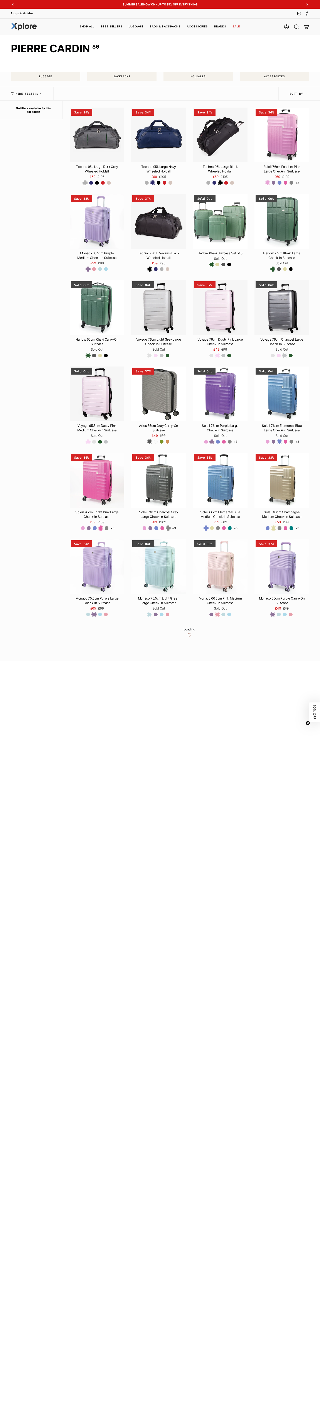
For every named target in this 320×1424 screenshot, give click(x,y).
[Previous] (13, 4)
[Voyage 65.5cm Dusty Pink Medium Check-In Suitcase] (97, 394)
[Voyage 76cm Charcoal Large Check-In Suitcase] (281, 307)
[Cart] (306, 26)
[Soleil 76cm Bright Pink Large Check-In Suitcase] (97, 480)
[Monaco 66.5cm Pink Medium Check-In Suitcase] (220, 566)
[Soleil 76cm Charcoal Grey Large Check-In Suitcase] (158, 480)
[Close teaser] (308, 723)
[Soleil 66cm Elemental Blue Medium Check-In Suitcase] (220, 480)
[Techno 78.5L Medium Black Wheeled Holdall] (158, 221)
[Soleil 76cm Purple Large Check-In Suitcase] (220, 394)
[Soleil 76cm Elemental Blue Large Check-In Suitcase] (281, 394)
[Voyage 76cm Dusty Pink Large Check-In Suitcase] (220, 307)
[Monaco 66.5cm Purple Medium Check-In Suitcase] (97, 221)
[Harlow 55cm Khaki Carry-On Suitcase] (97, 307)
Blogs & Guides (22, 13)
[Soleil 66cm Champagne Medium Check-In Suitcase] (281, 480)
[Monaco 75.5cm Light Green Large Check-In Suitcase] (158, 566)
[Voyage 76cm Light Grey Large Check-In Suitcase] (158, 307)
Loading (189, 629)
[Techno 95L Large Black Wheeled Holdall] (220, 135)
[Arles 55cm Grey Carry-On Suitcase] (158, 394)
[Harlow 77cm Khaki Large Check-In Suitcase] (281, 221)
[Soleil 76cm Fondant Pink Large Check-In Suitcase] (281, 135)
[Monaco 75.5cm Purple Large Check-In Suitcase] (97, 566)
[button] (136, 27)
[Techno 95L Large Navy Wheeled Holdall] (158, 135)
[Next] (307, 4)
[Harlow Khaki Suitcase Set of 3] (220, 221)
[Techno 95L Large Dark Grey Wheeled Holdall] (97, 135)
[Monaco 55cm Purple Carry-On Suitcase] (281, 566)
